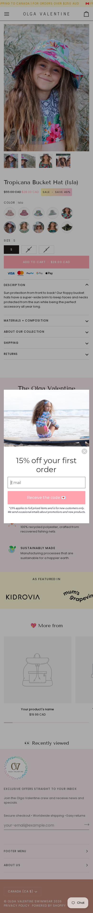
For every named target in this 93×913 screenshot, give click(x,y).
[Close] (84, 451)
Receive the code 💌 (46, 497)
